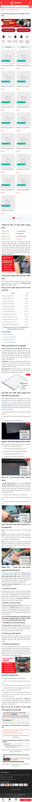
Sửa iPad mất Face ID (9, 339)
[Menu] (1, 2)
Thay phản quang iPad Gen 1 (7, 65)
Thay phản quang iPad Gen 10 (23, 148)
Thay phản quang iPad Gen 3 (7, 86)
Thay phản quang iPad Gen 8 (23, 127)
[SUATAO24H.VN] (16, 2)
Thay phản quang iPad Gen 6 (23, 107)
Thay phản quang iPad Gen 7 (7, 127)
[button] (30, 23)
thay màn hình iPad (7, 405)
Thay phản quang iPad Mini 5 (7, 210)
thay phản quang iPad (7, 254)
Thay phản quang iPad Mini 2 (23, 169)
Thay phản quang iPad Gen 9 (7, 148)
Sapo (19, 796)
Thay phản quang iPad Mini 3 (7, 189)
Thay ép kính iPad (8, 334)
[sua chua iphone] (8, 30)
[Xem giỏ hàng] (30, 3)
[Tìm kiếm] (30, 6)
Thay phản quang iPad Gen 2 (23, 65)
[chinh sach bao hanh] (23, 30)
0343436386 (9, 777)
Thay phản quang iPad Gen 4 (23, 86)
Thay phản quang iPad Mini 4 (23, 189)
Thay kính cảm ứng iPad (10, 337)
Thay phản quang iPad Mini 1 (7, 169)
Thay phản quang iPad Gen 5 (7, 107)
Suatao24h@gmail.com (9, 779)
